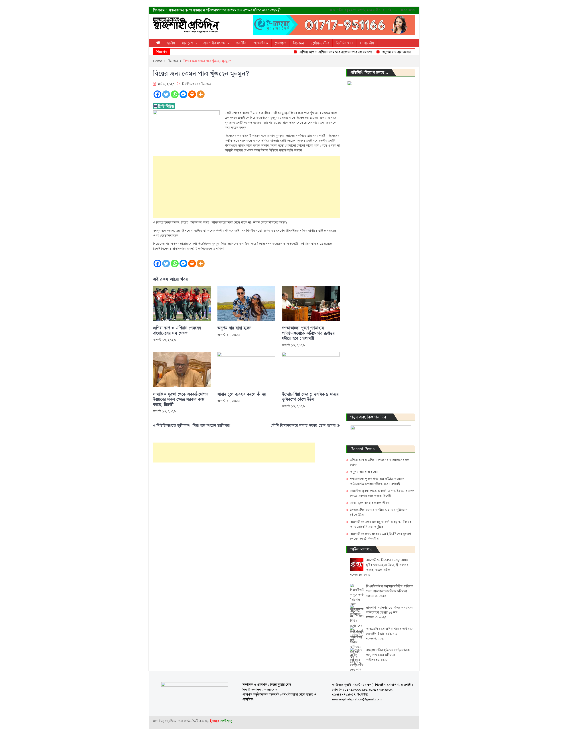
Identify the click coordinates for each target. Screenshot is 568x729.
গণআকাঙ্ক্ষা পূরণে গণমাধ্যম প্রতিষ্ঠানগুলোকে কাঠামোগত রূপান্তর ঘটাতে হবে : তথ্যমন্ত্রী (225, 10)
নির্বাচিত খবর (344, 43)
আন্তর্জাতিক (260, 43)
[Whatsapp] (175, 94)
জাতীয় (170, 43)
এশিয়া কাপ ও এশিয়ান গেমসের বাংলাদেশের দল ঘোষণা (323, 52)
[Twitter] (166, 94)
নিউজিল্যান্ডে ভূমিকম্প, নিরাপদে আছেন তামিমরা (193, 425)
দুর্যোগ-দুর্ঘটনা (320, 43)
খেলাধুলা (280, 43)
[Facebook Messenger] (183, 94)
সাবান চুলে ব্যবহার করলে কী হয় (241, 394)
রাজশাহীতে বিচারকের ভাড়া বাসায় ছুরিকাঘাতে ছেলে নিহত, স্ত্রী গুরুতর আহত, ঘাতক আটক (387, 565)
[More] (201, 94)
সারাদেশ (187, 43)
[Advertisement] (246, 187)
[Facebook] (157, 94)
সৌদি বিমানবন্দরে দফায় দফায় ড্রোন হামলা (303, 425)
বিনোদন (298, 43)
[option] (239, 10)
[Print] (192, 94)
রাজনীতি (241, 43)
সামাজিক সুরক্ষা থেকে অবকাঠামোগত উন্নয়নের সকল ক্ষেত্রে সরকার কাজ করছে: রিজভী (180, 399)
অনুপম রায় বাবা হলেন (384, 52)
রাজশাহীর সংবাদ (214, 43)
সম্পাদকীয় (367, 43)
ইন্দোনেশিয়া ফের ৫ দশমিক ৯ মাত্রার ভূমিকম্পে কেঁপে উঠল (310, 397)
